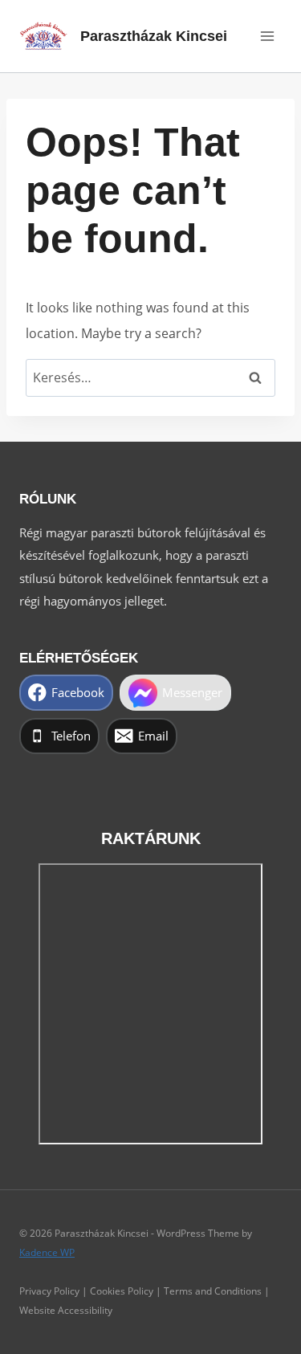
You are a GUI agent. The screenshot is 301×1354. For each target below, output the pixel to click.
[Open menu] (267, 35)
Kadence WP (47, 1252)
